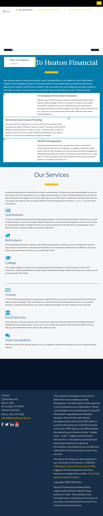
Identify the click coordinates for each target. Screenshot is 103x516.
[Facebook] (2, 423)
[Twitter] (7, 423)
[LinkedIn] (12, 423)
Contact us (79, 201)
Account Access (26, 9)
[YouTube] (17, 423)
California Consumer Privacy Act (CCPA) (74, 466)
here (48, 111)
